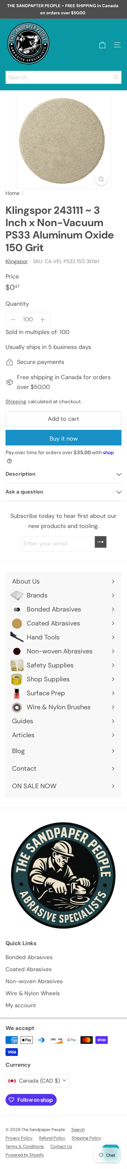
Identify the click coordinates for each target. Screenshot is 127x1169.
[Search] (115, 77)
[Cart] (102, 45)
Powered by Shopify (25, 1155)
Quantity (17, 304)
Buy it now (63, 439)
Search (78, 1129)
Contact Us (61, 1146)
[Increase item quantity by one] (42, 319)
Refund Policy (52, 1138)
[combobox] (63, 77)
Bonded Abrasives (29, 957)
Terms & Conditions (25, 1146)
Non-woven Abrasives (34, 981)
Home (13, 193)
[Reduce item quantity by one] (13, 319)
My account (21, 1005)
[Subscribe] (100, 542)
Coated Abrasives (29, 969)
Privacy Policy (19, 1138)
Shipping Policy (86, 1138)
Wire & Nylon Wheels (33, 993)
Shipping (16, 401)
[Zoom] (101, 179)
